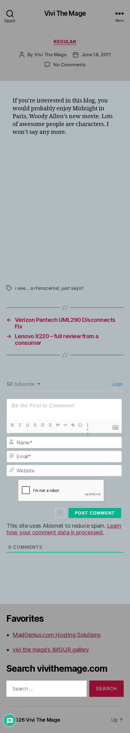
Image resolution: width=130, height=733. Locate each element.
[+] (88, 425)
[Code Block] (65, 425)
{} (80, 424)
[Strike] (35, 425)
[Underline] (27, 425)
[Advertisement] (65, 208)
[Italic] (20, 425)
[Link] (73, 425)
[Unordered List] (50, 425)
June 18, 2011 (96, 55)
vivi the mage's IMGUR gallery (51, 649)
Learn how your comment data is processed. (64, 529)
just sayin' (73, 288)
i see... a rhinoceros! (37, 288)
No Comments (69, 65)
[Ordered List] (42, 425)
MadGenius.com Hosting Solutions (57, 634)
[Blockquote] (58, 425)
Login (117, 384)
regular (65, 41)
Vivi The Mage (65, 13)
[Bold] (12, 425)
